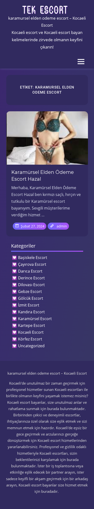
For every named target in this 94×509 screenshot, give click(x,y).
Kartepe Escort (31, 325)
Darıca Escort (30, 271)
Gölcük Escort (30, 298)
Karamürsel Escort (35, 318)
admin (62, 226)
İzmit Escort (28, 305)
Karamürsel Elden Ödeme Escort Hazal (42, 175)
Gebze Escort (30, 291)
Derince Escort (31, 278)
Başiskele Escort (32, 257)
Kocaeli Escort (31, 332)
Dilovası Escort (31, 284)
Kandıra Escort (31, 312)
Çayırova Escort (32, 264)
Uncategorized (31, 345)
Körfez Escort (30, 339)
